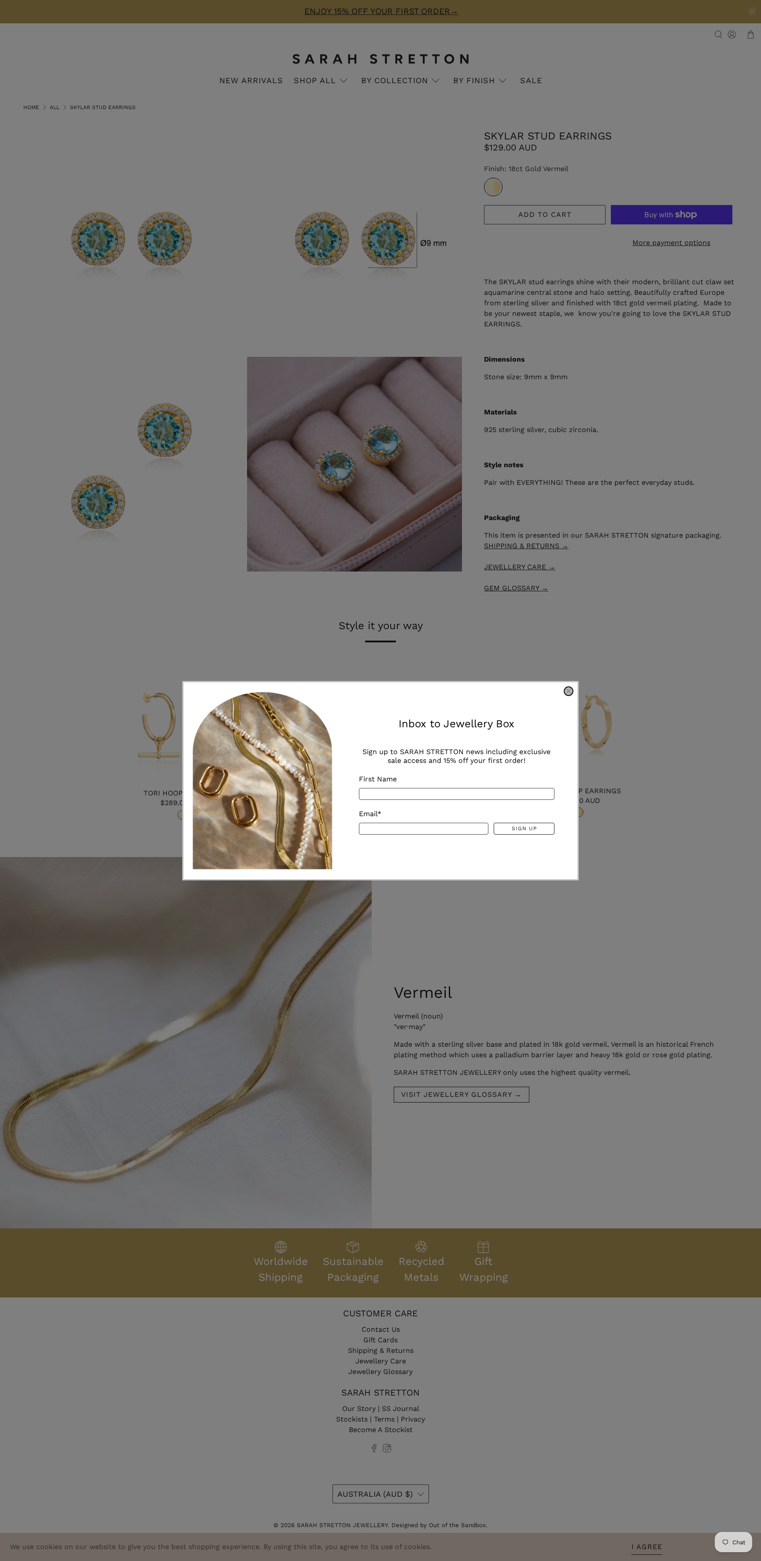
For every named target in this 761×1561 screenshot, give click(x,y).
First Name (378, 778)
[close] (568, 691)
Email (370, 813)
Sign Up (524, 828)
